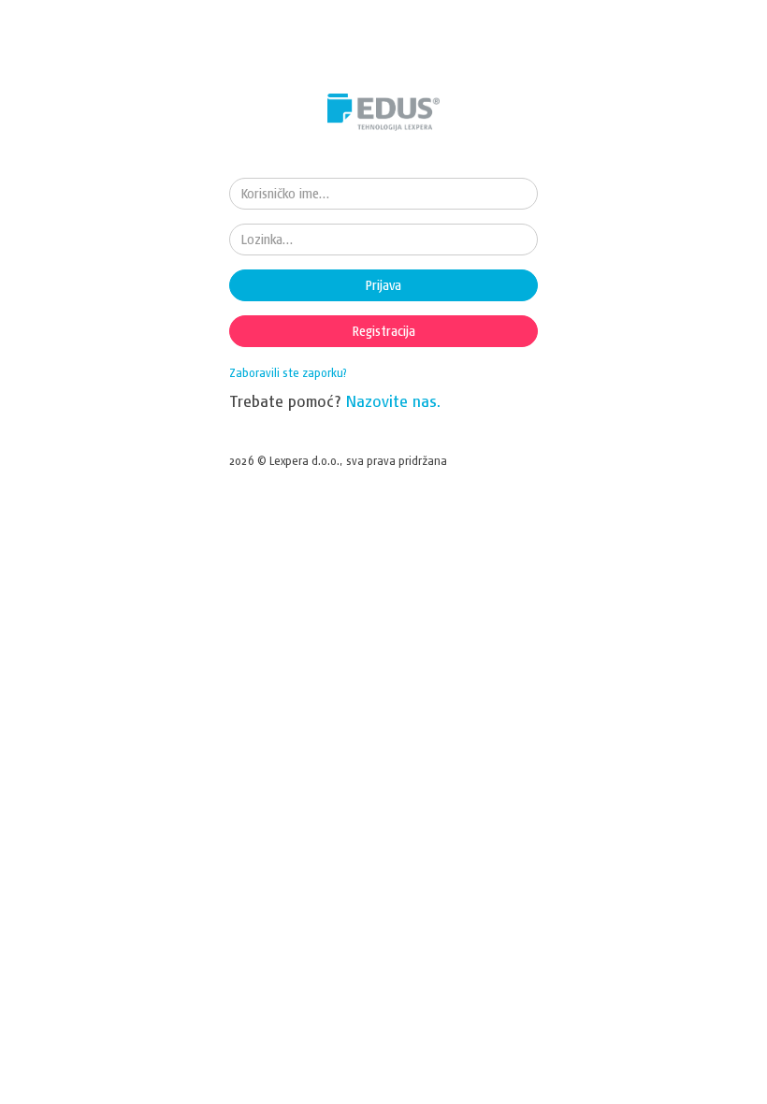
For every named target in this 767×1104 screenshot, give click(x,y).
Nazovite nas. (393, 401)
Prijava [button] (383, 285)
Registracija (384, 331)
